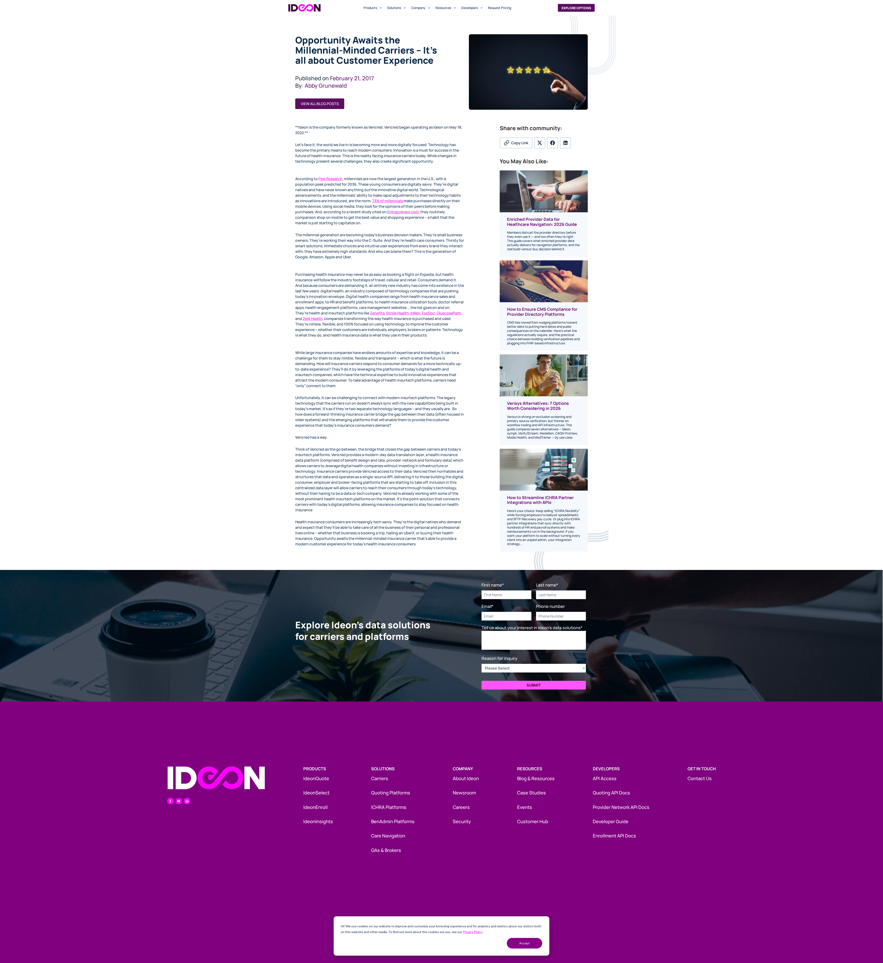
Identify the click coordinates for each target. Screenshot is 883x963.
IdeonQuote (316, 778)
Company (418, 8)
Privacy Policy (472, 932)
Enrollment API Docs (614, 836)
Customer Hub (532, 821)
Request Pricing (499, 8)
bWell (415, 313)
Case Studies (531, 793)
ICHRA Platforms (388, 807)
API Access (604, 778)
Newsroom (464, 793)
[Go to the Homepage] (216, 778)
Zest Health (313, 318)
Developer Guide (610, 821)
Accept (524, 943)
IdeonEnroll (315, 807)
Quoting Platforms (390, 793)
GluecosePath (449, 313)
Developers (469, 8)
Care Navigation (388, 836)
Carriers (379, 778)
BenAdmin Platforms (393, 821)
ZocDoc (428, 313)
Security (462, 821)
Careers (461, 807)
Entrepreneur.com (403, 211)
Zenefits (377, 313)
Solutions (394, 8)
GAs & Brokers (386, 850)
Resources (443, 8)
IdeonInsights (318, 821)
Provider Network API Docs (621, 807)
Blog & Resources (536, 778)
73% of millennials (388, 200)
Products (370, 8)
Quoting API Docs (611, 793)
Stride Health (397, 313)
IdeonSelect (316, 793)
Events (524, 807)
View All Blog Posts (320, 103)
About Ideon (466, 778)
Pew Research (330, 178)
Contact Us (700, 778)
